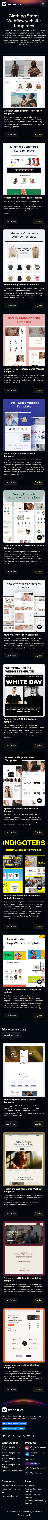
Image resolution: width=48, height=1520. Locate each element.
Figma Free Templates (11, 1489)
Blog (4, 1492)
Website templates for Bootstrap (11, 1460)
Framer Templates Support (32, 1496)
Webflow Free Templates (12, 1485)
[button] (43, 4)
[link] (4, 1436)
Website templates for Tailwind (11, 1466)
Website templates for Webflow (11, 1454)
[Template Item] (24, 82)
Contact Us (30, 1485)
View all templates (11, 1035)
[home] (12, 4)
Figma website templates (12, 1471)
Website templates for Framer (11, 1448)
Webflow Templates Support (33, 1490)
